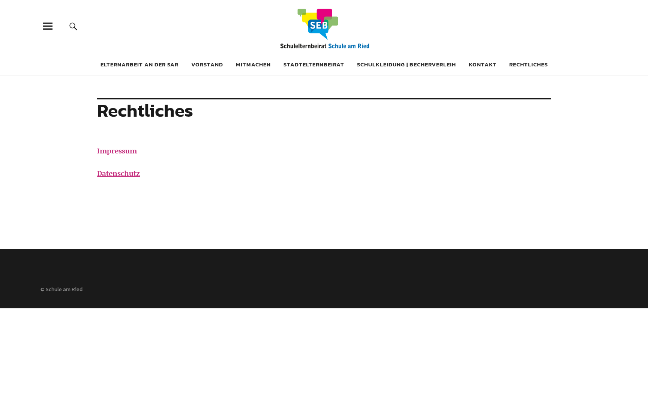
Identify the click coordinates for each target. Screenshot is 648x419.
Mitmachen (253, 64)
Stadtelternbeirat (314, 64)
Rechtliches (528, 64)
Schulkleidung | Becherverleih (406, 64)
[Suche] (73, 26)
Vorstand (207, 64)
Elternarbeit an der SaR (139, 64)
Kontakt (482, 64)
